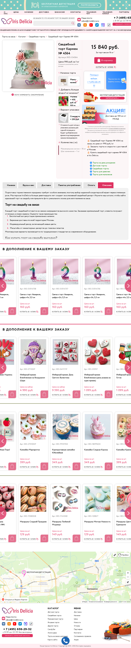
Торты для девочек (101, 171)
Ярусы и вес (28, 185)
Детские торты (100, 165)
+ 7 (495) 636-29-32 (17, 629)
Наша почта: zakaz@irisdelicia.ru (90, 20)
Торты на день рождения (104, 162)
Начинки (11, 185)
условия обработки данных (116, 129)
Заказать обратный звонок (17, 636)
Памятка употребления (69, 185)
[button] (128, 286)
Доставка (46, 185)
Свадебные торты (101, 168)
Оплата (91, 185)
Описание (107, 185)
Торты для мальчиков (102, 174)
